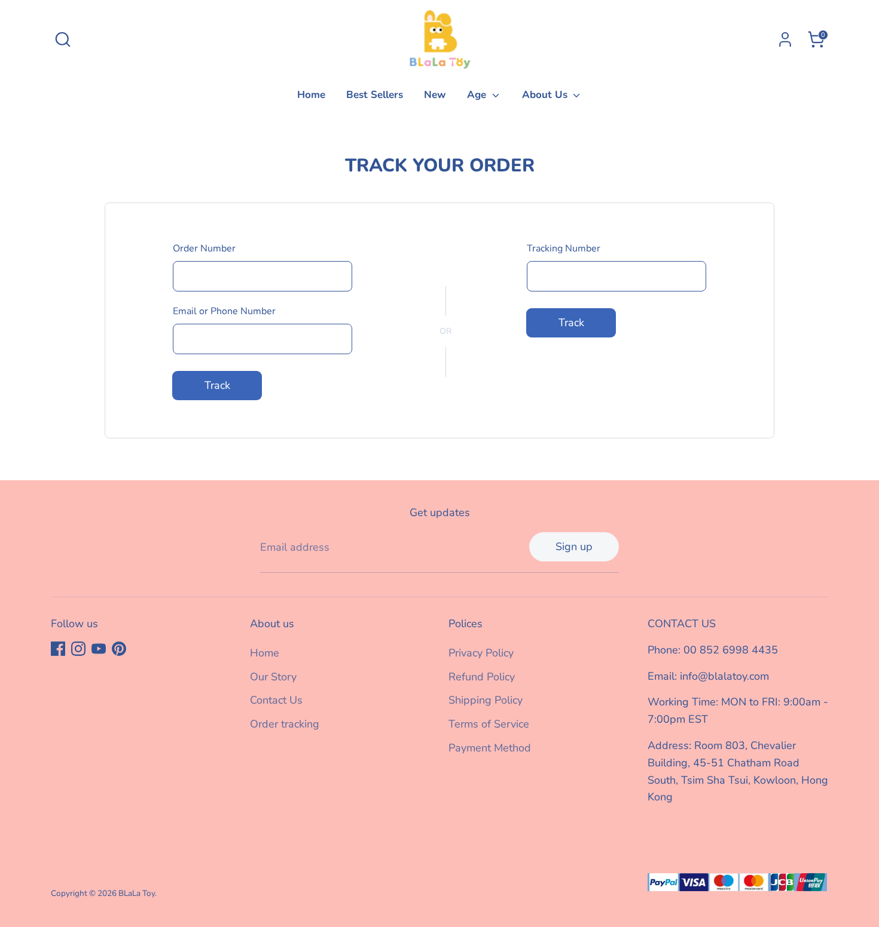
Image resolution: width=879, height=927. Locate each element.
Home (311, 95)
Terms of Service (488, 724)
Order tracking (284, 724)
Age (478, 95)
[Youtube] (98, 648)
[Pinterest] (119, 648)
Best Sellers (374, 95)
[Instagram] (78, 648)
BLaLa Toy (136, 893)
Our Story (273, 677)
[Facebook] (58, 648)
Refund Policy (481, 677)
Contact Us (276, 700)
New (435, 95)
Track (217, 385)
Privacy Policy (481, 653)
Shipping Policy (485, 700)
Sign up (574, 546)
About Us (546, 95)
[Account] (785, 39)
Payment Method (489, 748)
